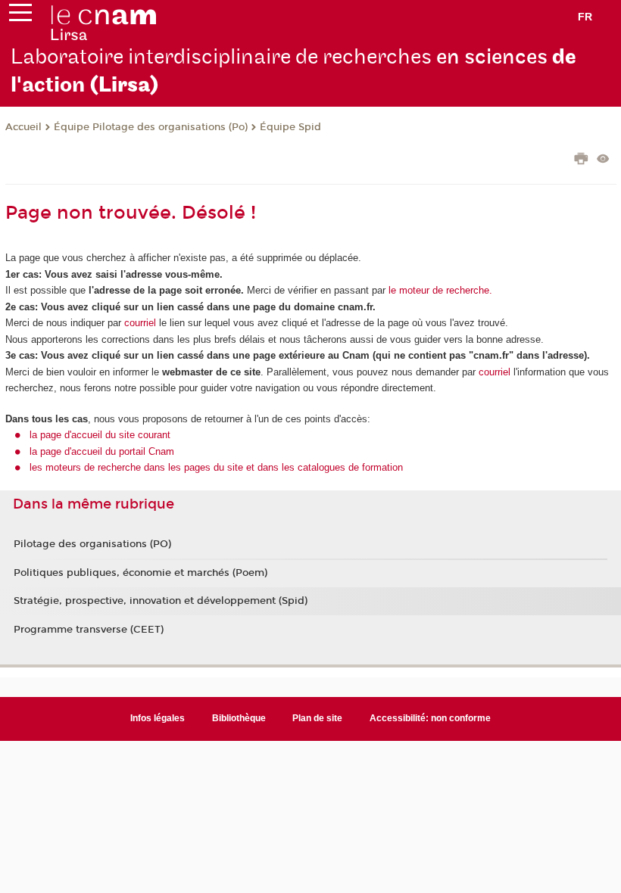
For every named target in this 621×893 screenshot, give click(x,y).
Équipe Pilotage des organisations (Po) (151, 127)
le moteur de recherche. (438, 290)
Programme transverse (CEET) (89, 630)
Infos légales (157, 718)
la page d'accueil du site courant (100, 434)
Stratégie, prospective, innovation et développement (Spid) (160, 601)
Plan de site (317, 718)
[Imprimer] (581, 160)
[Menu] (20, 16)
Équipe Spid (290, 127)
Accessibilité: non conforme (430, 718)
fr (585, 17)
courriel (140, 322)
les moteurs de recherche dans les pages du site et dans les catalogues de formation (216, 467)
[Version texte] (603, 160)
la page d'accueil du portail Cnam (102, 451)
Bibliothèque (239, 718)
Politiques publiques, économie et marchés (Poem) (140, 573)
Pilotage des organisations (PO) (92, 544)
